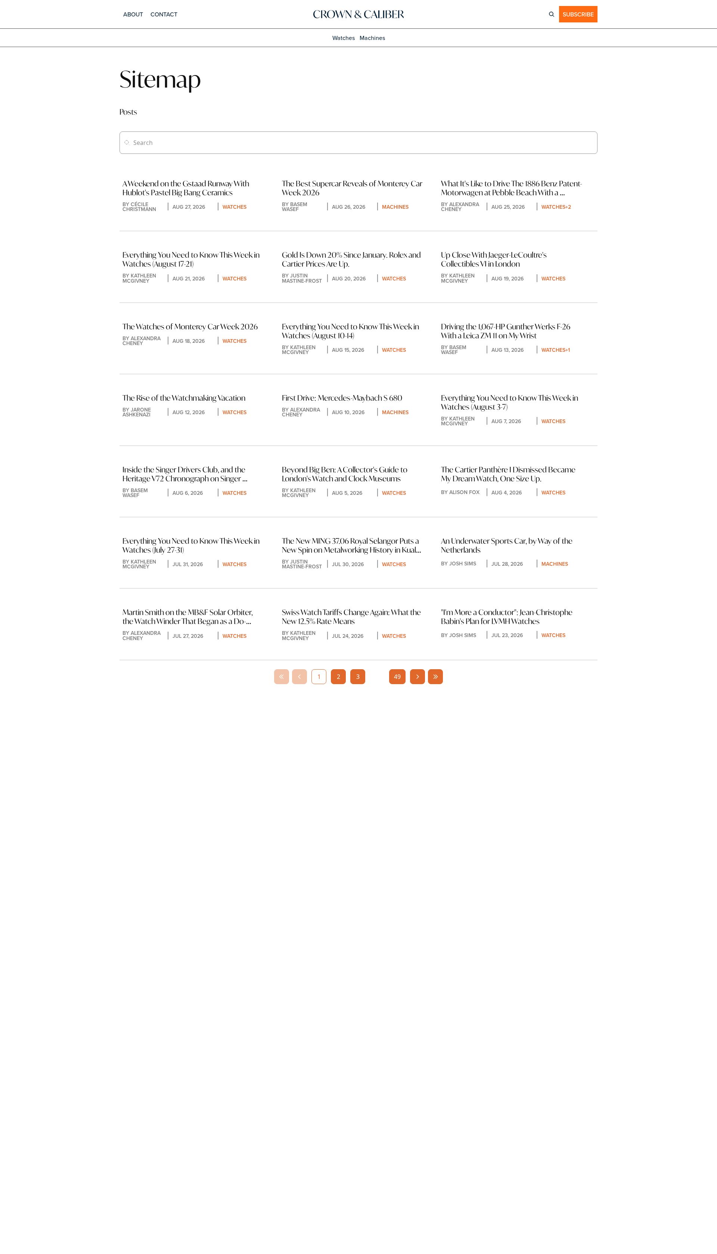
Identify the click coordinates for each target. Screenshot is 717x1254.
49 (397, 677)
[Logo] (358, 14)
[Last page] (435, 676)
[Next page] (417, 676)
